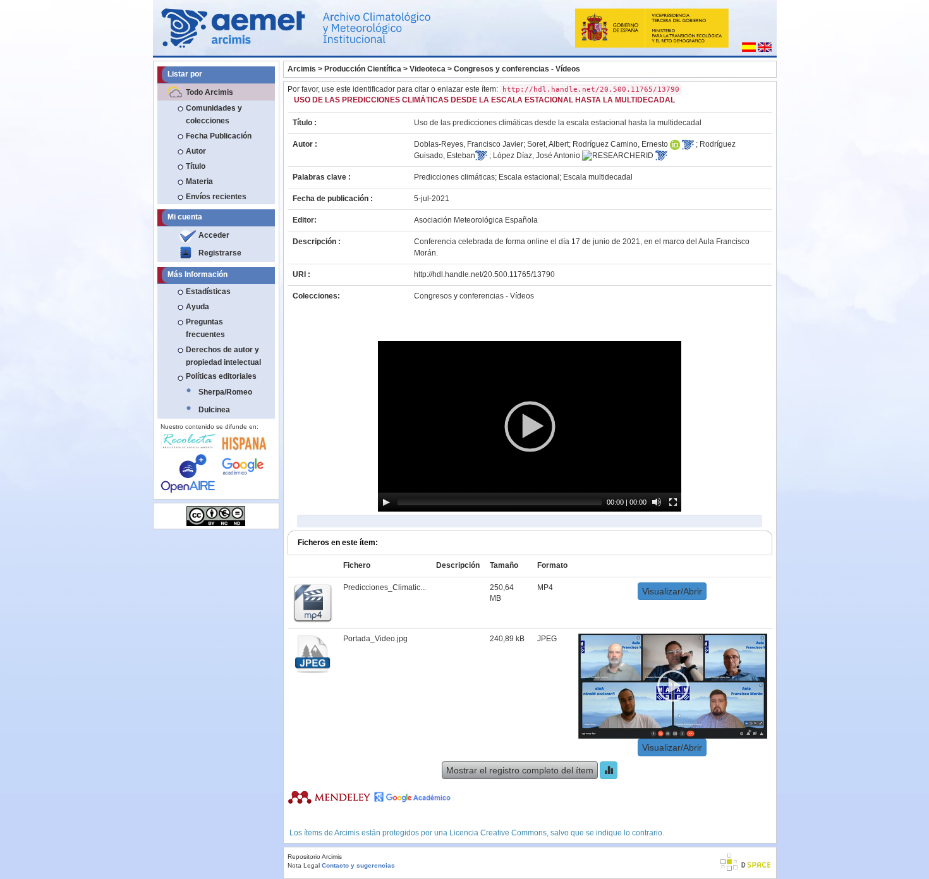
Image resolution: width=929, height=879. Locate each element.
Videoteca (428, 69)
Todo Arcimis (209, 92)
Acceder (213, 235)
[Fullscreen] (673, 502)
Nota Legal (304, 865)
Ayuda (197, 306)
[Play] (386, 502)
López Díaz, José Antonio (536, 155)
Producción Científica (362, 69)
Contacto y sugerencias (358, 865)
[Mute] (657, 502)
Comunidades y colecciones (214, 114)
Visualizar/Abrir (672, 591)
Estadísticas (208, 291)
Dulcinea (214, 409)
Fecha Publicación (219, 136)
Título (195, 166)
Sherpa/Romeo (225, 392)
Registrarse (219, 253)
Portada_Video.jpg (375, 638)
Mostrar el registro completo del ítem (519, 770)
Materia (199, 181)
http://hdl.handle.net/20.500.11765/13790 (484, 274)
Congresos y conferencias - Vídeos (517, 69)
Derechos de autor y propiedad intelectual (223, 356)
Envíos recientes (216, 196)
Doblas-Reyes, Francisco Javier (468, 144)
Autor (196, 151)
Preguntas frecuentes (205, 328)
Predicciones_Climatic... (384, 587)
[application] (529, 426)
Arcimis (302, 69)
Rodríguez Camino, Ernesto (620, 144)
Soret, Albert (548, 144)
